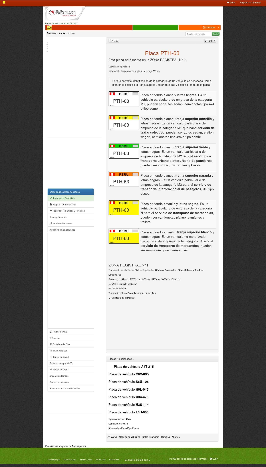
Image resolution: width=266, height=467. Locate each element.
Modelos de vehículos (129, 436)
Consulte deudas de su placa (142, 293)
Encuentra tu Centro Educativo (65, 388)
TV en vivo (55, 337)
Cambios (165, 436)
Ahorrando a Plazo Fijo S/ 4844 (124, 428)
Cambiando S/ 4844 (118, 423)
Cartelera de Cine (61, 344)
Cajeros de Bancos (59, 375)
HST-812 (124, 279)
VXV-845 (165, 279)
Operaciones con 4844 (120, 418)
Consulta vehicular (128, 283)
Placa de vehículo (134, 366)
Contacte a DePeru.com (138, 459)
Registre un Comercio (250, 2)
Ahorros (176, 436)
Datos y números (150, 436)
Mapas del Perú (60, 369)
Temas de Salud (60, 356)
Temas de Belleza (58, 350)
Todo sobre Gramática (63, 198)
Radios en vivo (59, 331)
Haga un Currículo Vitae (64, 204)
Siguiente (209, 40)
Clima (232, 2)
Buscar (216, 33)
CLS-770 (175, 279)
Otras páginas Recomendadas (65, 191)
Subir (215, 458)
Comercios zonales (59, 382)
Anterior (114, 41)
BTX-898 (155, 279)
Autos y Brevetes (58, 217)
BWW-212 (135, 279)
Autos (114, 436)
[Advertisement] (155, 14)
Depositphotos (79, 446)
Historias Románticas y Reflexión (68, 210)
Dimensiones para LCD (61, 363)
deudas (122, 288)
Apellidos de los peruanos (62, 229)
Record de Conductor (124, 297)
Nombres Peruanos (62, 223)
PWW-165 (113, 279)
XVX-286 (145, 279)
